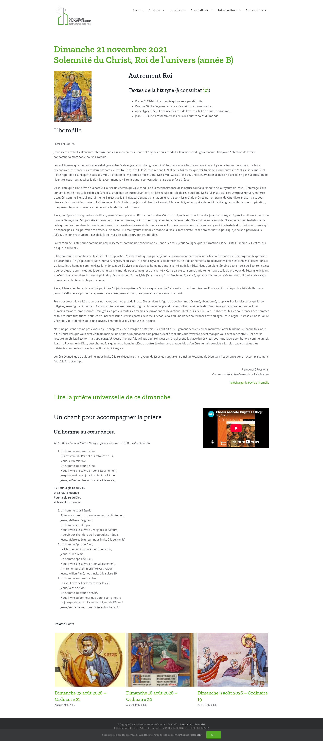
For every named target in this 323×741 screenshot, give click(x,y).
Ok (213, 734)
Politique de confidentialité (192, 724)
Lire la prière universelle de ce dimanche (112, 397)
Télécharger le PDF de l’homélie (249, 382)
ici (206, 90)
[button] (57, 669)
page (198, 734)
